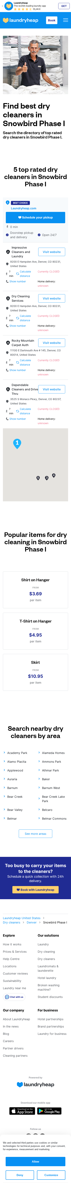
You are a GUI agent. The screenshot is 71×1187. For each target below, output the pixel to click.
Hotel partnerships (50, 1019)
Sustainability (12, 981)
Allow (35, 1161)
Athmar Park (50, 770)
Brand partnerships (51, 1026)
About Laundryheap (16, 1019)
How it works (12, 944)
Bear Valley (15, 810)
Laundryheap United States (21, 918)
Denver (32, 922)
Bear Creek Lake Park (53, 799)
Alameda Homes (53, 753)
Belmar (12, 818)
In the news (11, 1026)
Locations (9, 966)
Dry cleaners (11, 922)
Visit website (52, 252)
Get (64, 5)
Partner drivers (13, 1048)
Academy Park (17, 753)
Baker (46, 779)
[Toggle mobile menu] (65, 20)
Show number (17, 281)
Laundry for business (52, 1034)
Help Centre (11, 959)
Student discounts (50, 997)
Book (51, 20)
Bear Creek (15, 796)
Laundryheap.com (23, 208)
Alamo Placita (16, 761)
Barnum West (51, 788)
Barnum (12, 788)
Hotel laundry (47, 978)
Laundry (43, 944)
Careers (8, 1041)
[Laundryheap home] (20, 20)
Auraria (12, 779)
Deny (20, 1175)
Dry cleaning (46, 951)
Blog (6, 1034)
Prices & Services (15, 951)
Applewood (15, 770)
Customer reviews (15, 973)
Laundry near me (14, 988)
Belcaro (47, 810)
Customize (51, 1175)
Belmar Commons (54, 818)
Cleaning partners (15, 1055)
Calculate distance (25, 273)
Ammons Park (51, 761)
